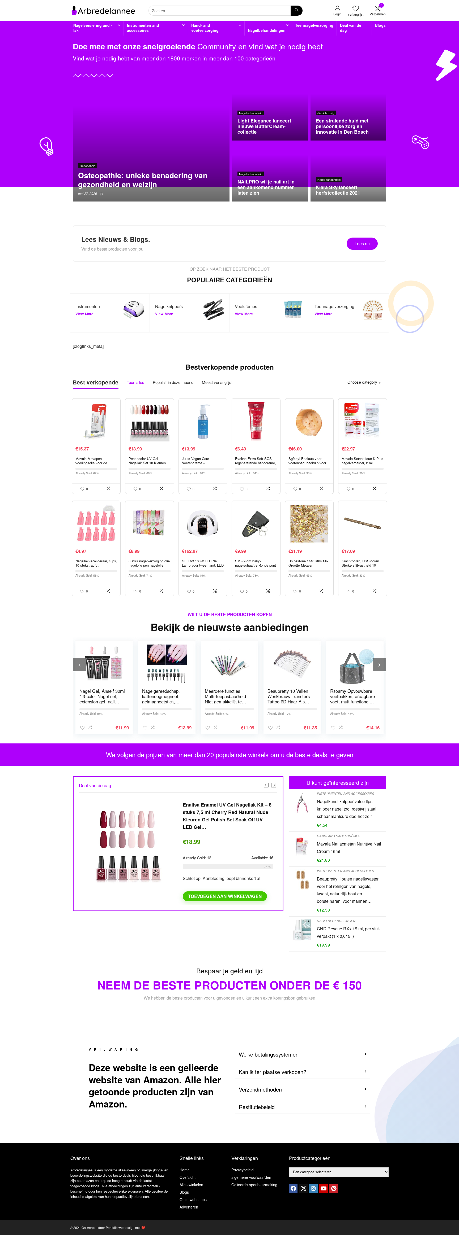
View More (84, 313)
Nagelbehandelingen (267, 30)
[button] (302, 1054)
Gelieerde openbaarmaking (254, 1184)
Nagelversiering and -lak (92, 28)
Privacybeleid (242, 1169)
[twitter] (303, 1188)
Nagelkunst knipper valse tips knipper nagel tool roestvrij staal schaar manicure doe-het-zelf (346, 808)
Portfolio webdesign (120, 1227)
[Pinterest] (333, 1188)
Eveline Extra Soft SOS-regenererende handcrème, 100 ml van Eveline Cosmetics (255, 465)
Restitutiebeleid (257, 1107)
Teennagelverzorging (314, 25)
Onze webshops (193, 1199)
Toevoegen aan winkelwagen (225, 896)
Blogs (380, 25)
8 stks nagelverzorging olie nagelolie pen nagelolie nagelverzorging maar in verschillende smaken (149, 567)
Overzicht (188, 1177)
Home (185, 1169)
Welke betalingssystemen (269, 1054)
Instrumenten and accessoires (143, 28)
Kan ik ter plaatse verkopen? (272, 1072)
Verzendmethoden (260, 1089)
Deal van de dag (350, 28)
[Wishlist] (355, 8)
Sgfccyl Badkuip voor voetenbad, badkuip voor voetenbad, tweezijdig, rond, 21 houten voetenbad (308, 465)
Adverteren (189, 1207)
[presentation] (79, 664)
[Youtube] (323, 1188)
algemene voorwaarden (251, 1177)
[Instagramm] (313, 1188)
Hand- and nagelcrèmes (338, 836)
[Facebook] (293, 1188)
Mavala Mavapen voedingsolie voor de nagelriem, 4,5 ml (91, 463)
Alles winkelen (191, 1184)
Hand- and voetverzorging (205, 28)
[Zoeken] (297, 11)
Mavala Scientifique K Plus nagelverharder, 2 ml (362, 460)
